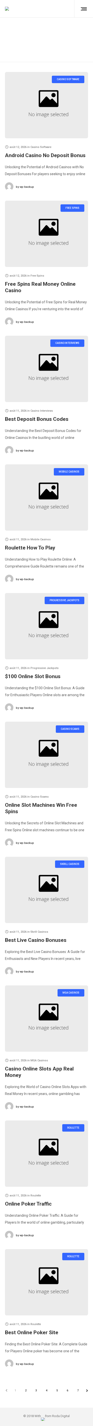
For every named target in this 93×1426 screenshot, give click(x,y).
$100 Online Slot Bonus (33, 676)
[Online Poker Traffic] (46, 1153)
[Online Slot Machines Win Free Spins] (46, 755)
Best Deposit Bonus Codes (36, 419)
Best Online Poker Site (31, 1332)
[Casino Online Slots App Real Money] (46, 1018)
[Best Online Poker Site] (46, 1282)
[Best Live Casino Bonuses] (46, 890)
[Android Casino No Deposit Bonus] (46, 105)
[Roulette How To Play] (46, 497)
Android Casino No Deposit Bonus (45, 155)
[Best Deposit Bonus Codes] (46, 369)
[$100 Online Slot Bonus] (46, 626)
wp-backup (25, 187)
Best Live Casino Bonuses (35, 940)
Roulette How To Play (30, 548)
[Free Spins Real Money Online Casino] (46, 234)
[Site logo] (7, 8)
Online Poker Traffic (28, 1204)
